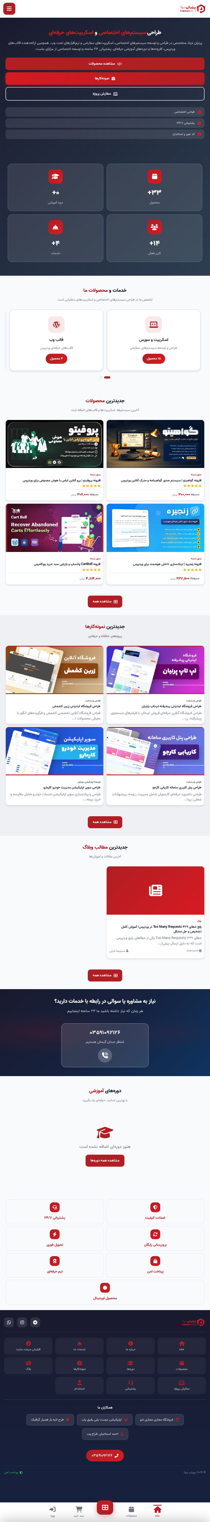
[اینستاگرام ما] (22, 1322)
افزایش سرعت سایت (28, 1349)
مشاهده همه (102, 601)
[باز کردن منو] (9, 9)
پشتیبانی (130, 1388)
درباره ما (130, 1349)
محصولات (182, 1369)
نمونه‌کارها (102, 78)
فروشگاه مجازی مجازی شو (156, 1419)
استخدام (79, 1388)
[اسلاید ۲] (101, 377)
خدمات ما (80, 1349)
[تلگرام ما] (35, 1322)
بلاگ (28, 1369)
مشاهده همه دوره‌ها (105, 1160)
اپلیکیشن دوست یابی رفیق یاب (101, 1419)
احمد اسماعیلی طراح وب (102, 1433)
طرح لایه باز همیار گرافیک (47, 1419)
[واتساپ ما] (9, 1322)
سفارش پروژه (102, 94)
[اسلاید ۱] (107, 377)
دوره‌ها (131, 1369)
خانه (181, 1349)
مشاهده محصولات (102, 64)
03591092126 (102, 1455)
